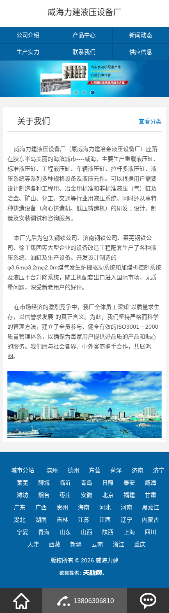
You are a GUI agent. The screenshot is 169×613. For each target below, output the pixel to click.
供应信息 (140, 52)
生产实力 (27, 52)
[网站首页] (21, 600)
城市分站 (22, 470)
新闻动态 (140, 35)
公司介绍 (27, 35)
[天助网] (84, 573)
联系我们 (84, 52)
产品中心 (84, 35)
